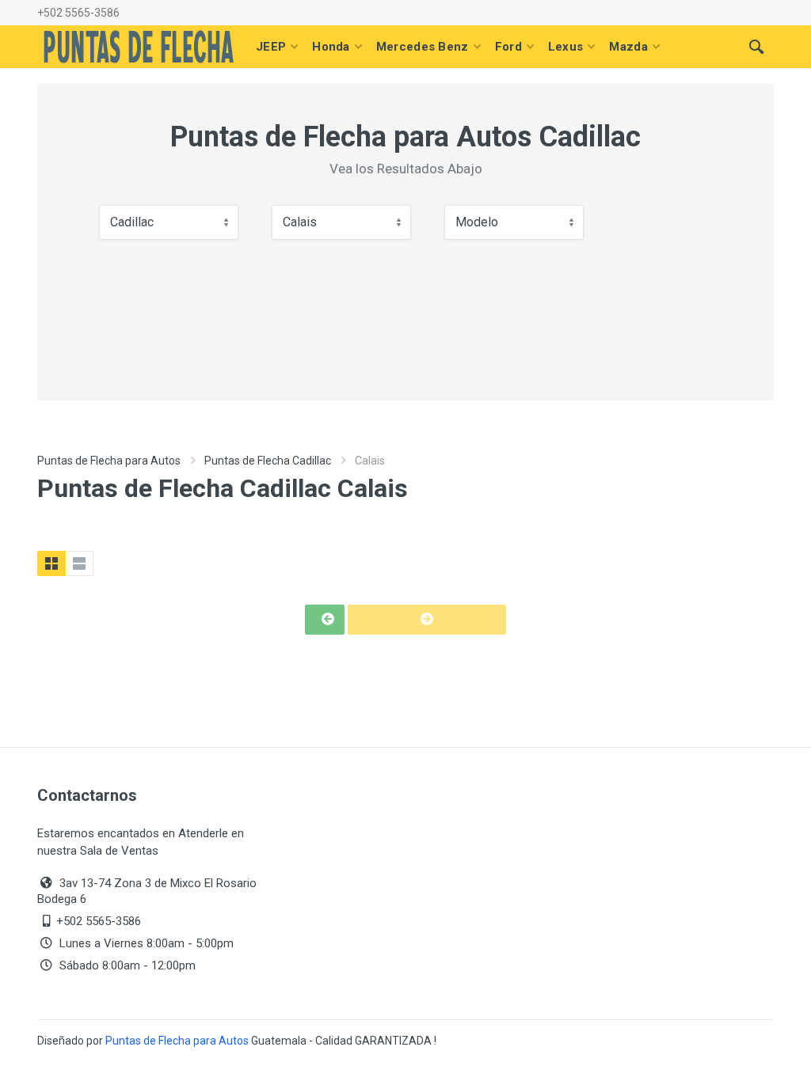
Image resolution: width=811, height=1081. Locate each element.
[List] (79, 563)
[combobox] (169, 222)
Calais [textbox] (300, 221)
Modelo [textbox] (476, 221)
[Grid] (51, 563)
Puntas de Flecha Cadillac (267, 460)
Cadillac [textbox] (132, 221)
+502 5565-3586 (78, 12)
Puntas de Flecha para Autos (109, 460)
